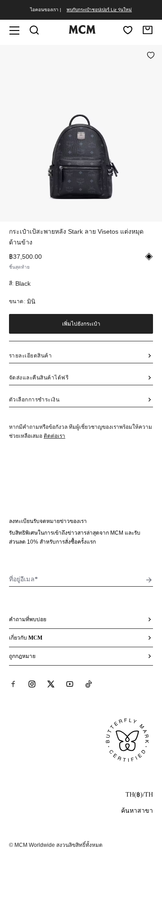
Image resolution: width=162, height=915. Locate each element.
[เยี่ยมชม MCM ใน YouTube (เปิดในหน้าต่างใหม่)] (70, 684)
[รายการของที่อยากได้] (127, 30)
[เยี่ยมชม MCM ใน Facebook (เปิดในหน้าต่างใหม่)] (13, 684)
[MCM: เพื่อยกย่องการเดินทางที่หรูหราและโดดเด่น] (81, 31)
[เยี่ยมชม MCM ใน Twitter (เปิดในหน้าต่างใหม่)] (51, 684)
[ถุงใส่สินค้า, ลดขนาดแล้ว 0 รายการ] (147, 30)
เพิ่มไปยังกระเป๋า (81, 324)
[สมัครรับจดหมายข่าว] (149, 580)
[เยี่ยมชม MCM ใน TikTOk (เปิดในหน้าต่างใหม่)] (89, 684)
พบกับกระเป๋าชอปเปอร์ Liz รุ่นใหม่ (99, 9)
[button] (81, 132)
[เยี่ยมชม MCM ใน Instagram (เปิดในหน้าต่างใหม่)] (32, 684)
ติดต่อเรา (54, 436)
